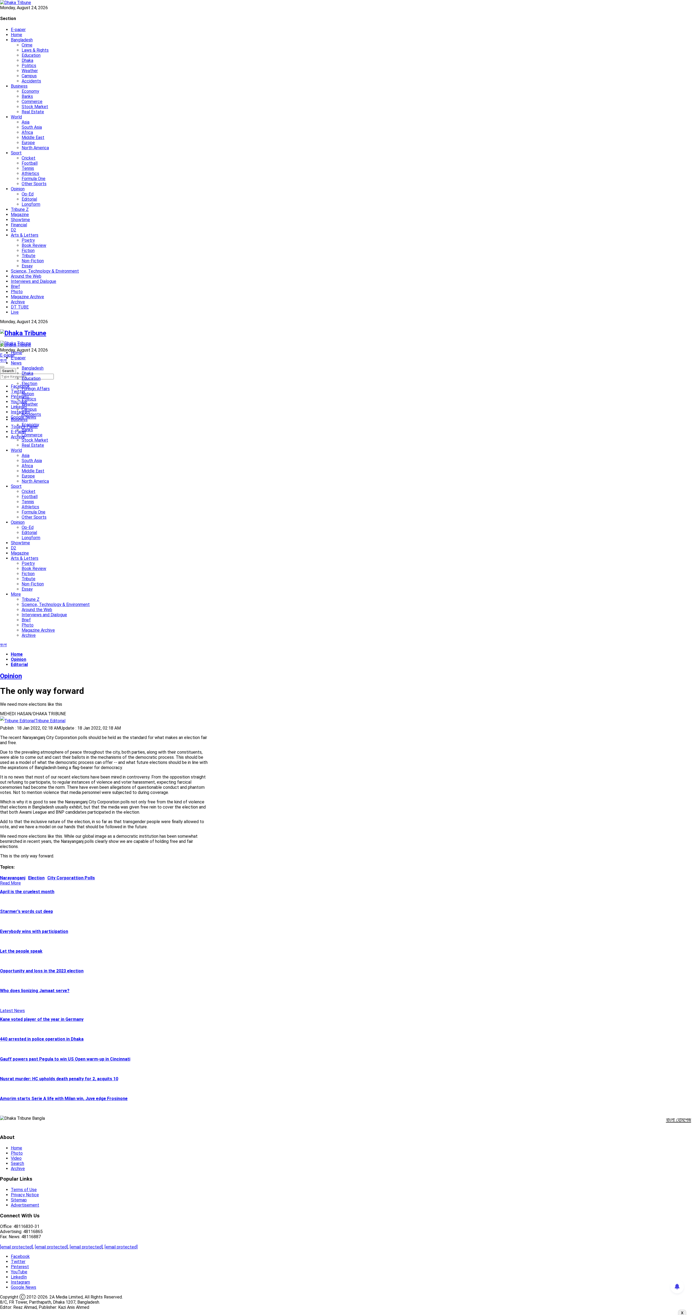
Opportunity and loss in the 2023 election (42, 970)
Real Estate (33, 111)
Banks (27, 96)
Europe (28, 142)
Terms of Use (24, 1189)
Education (31, 55)
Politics (29, 65)
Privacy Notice (25, 1194)
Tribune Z (20, 209)
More (16, 594)
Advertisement (25, 1205)
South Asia (32, 127)
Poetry (28, 240)
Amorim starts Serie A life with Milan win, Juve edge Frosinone (64, 1098)
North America (35, 147)
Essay (27, 266)
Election (29, 383)
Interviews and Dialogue (33, 281)
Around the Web (26, 276)
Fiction (28, 250)
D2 (13, 230)
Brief (15, 286)
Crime (27, 45)
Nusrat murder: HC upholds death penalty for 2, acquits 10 (59, 1078)
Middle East (33, 137)
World (16, 117)
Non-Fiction (33, 260)
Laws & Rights (35, 50)
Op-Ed (28, 194)
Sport (16, 152)
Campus (29, 75)
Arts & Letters (24, 235)
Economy (30, 91)
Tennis (28, 168)
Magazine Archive (27, 296)
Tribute (28, 255)
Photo (17, 291)
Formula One (33, 178)
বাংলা (3, 360)
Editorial (29, 199)
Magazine (20, 214)
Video (16, 1158)
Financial (19, 224)
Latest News (12, 1010)
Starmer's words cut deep (26, 911)
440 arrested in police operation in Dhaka (42, 1039)
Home (16, 34)
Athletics (30, 173)
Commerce (32, 101)
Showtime (20, 219)
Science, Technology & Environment (45, 271)
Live (15, 312)
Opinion (18, 188)
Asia (25, 122)
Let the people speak (21, 951)
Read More (10, 883)
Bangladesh (22, 39)
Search (17, 1163)
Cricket (28, 158)
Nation (28, 393)
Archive (18, 301)
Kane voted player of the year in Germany (42, 1019)
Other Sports (34, 183)
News (16, 363)
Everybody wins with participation (34, 931)
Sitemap (19, 1200)
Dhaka (27, 60)
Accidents (31, 81)
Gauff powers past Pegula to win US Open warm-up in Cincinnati (65, 1059)
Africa (27, 132)
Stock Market (35, 106)
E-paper (18, 29)
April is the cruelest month (27, 891)
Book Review (34, 245)
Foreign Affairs (36, 388)
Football (30, 163)
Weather (30, 70)
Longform (31, 204)
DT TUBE (20, 307)
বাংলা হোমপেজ (678, 1120)
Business (19, 86)
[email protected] (16, 1247)
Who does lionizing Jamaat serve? (34, 990)
